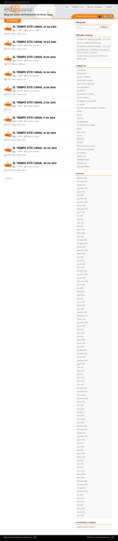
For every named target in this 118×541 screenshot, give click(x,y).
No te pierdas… (82, 132)
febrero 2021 (81, 233)
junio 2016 (80, 405)
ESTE (9, 110)
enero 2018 (80, 347)
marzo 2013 (81, 509)
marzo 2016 (81, 415)
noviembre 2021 (82, 202)
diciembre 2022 (82, 178)
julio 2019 (80, 288)
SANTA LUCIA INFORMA (85, 149)
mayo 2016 (80, 409)
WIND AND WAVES (83, 167)
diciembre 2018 (82, 312)
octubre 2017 (81, 357)
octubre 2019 (81, 278)
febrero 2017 (81, 381)
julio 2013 (80, 495)
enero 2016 (80, 422)
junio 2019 (80, 292)
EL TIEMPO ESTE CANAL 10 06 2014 (34, 132)
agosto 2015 (81, 440)
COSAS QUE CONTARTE (85, 84)
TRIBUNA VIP (81, 163)
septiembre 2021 (82, 209)
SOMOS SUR (81, 156)
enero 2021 (80, 236)
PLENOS (80, 142)
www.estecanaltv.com (86, 16)
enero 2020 (80, 267)
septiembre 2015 (82, 436)
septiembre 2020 (82, 250)
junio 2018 (80, 329)
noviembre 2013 (82, 484)
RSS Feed (90, 537)
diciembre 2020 (82, 240)
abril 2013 (80, 505)
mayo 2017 (80, 371)
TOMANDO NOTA (83, 160)
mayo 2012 (80, 515)
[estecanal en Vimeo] (111, 17)
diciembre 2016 (82, 388)
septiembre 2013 (82, 491)
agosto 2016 (81, 402)
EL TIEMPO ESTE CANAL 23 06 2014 (34, 41)
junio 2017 (80, 367)
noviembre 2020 (82, 243)
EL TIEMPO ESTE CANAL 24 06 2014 (34, 26)
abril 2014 (80, 467)
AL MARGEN (81, 70)
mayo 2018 (80, 333)
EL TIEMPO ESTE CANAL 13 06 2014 (34, 87)
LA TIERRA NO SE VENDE (86, 125)
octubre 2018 (81, 319)
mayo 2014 (80, 464)
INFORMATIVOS (82, 122)
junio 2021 (80, 219)
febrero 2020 (81, 264)
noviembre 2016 (82, 391)
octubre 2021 (81, 205)
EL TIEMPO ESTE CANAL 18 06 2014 (34, 56)
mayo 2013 (80, 502)
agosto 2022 (81, 192)
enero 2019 (80, 309)
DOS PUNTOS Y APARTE (86, 94)
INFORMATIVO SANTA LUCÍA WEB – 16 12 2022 (93, 39)
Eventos (79, 115)
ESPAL (79, 111)
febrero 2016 (81, 419)
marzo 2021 (81, 230)
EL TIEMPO (19, 30)
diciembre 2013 (82, 481)
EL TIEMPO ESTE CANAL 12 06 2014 (34, 102)
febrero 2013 (81, 512)
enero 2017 (80, 384)
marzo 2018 (81, 340)
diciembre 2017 (82, 350)
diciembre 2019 (82, 271)
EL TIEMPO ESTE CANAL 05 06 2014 (35, 163)
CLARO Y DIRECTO (84, 77)
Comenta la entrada (32, 30)
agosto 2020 (81, 254)
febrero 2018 (81, 343)
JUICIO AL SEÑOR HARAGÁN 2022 (89, 43)
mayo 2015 (80, 446)
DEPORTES (81, 91)
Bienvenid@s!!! (90, 527)
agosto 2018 (81, 326)
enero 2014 (80, 478)
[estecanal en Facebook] (100, 17)
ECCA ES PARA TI (83, 98)
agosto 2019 (81, 285)
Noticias (79, 136)
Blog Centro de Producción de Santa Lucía (28, 8)
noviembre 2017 (82, 354)
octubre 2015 (81, 433)
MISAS (79, 129)
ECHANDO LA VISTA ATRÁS (86, 101)
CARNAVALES (82, 74)
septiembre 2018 (82, 323)
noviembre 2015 (82, 429)
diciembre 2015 (82, 426)
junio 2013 (80, 498)
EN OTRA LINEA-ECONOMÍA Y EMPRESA (91, 108)
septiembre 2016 (82, 398)
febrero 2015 (81, 457)
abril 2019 (80, 298)
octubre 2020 (81, 247)
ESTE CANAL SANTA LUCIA (16, 34)
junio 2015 (80, 443)
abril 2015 (80, 450)
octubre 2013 (81, 488)
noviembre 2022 (82, 181)
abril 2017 (80, 374)
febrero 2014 (81, 474)
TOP (112, 537)
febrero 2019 (81, 305)
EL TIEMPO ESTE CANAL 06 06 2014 (35, 147)
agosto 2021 (81, 212)
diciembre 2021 (82, 199)
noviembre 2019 (82, 274)
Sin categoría (81, 153)
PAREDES (80, 139)
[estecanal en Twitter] (105, 17)
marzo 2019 (81, 302)
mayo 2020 (80, 261)
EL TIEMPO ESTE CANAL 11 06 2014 (34, 117)
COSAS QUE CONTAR (84, 80)
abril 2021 (80, 226)
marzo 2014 (81, 471)
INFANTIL (80, 118)
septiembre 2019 (82, 281)
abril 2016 (80, 412)
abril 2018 (80, 336)
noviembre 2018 (82, 316)
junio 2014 (80, 460)
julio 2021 (80, 216)
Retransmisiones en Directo (86, 146)
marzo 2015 (81, 453)
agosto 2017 (81, 364)
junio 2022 (80, 195)
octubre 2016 (81, 395)
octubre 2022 (81, 185)
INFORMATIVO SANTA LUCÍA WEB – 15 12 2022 (93, 46)
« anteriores (8, 178)
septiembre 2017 (82, 360)
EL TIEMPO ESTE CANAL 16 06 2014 (34, 72)
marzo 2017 (81, 378)
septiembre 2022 (82, 188)
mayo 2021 (80, 223)
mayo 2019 (80, 295)
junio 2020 (80, 257)
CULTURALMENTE (83, 87)
